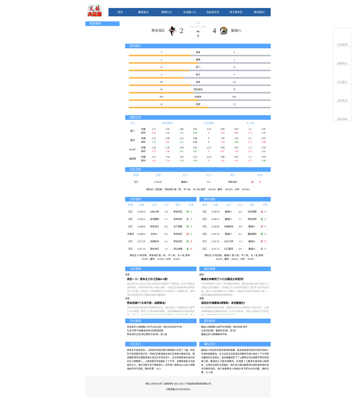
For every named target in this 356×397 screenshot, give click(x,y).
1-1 (166, 219)
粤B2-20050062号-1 (154, 384)
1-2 (166, 249)
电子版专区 (236, 12)
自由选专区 (212, 12)
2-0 (166, 211)
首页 (120, 12)
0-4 (208, 182)
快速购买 (342, 63)
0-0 (166, 226)
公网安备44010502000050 (178, 389)
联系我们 (259, 12)
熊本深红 (158, 31)
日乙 (198, 23)
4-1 (166, 241)
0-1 (240, 234)
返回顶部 (342, 119)
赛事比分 (166, 12)
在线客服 (342, 44)
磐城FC (236, 31)
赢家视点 (143, 12)
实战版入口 (189, 12)
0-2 (166, 234)
